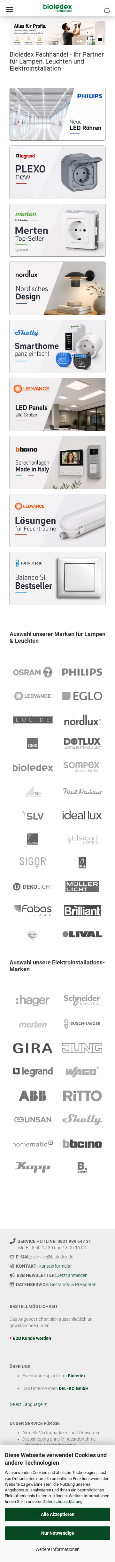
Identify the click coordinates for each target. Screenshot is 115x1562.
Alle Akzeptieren (57, 1514)
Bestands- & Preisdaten (73, 1284)
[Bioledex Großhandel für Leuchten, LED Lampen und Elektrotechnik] (57, 8)
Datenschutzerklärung (62, 1501)
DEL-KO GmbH (73, 1388)
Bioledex (77, 1375)
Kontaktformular (55, 1266)
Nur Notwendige (57, 1533)
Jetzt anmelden (72, 1275)
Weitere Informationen (57, 1549)
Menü (9, 9)
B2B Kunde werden (32, 1338)
